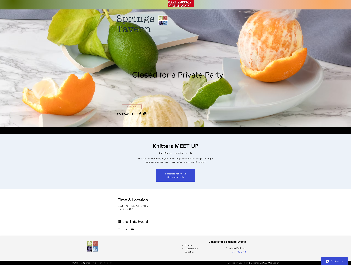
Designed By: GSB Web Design (265, 262)
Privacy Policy (105, 262)
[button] (132, 107)
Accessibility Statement (238, 262)
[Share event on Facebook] (119, 229)
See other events (175, 177)
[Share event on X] (125, 229)
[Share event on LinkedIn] (132, 229)
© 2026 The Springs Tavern (84, 262)
